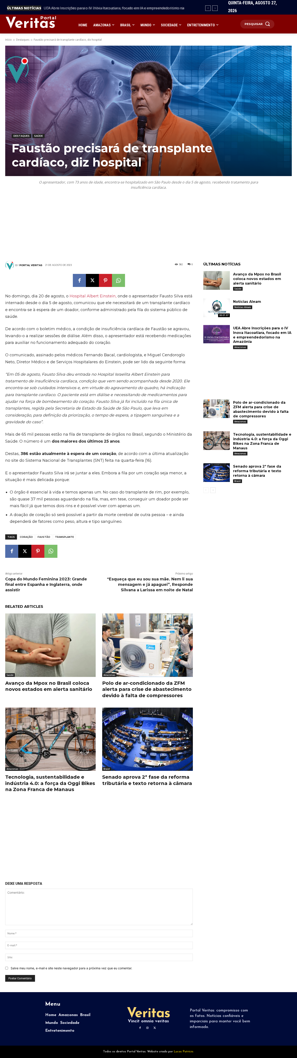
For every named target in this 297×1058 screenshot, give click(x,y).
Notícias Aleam (247, 302)
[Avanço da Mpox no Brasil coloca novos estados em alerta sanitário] (50, 645)
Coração (26, 536)
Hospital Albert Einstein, (93, 296)
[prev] (208, 8)
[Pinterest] (105, 280)
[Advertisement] (148, 230)
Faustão (44, 536)
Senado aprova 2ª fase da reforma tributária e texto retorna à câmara (147, 780)
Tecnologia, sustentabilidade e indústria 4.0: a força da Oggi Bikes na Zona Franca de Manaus (50, 783)
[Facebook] (79, 280)
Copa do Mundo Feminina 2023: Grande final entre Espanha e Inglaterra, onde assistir (46, 584)
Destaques (22, 40)
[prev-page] (206, 490)
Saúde (38, 135)
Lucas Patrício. (184, 1051)
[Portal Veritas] (10, 265)
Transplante (64, 536)
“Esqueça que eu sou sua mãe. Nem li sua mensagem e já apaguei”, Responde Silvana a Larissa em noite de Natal (150, 584)
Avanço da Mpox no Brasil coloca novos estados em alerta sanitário (48, 686)
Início (8, 40)
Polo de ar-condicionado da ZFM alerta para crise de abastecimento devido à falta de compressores (147, 689)
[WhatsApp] (118, 280)
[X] (92, 280)
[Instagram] (147, 1028)
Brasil (106, 768)
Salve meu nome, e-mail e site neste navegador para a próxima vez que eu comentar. (71, 968)
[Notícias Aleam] (216, 307)
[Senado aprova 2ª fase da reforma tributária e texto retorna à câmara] (147, 739)
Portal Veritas (30, 265)
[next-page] (213, 490)
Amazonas (109, 674)
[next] (215, 8)
